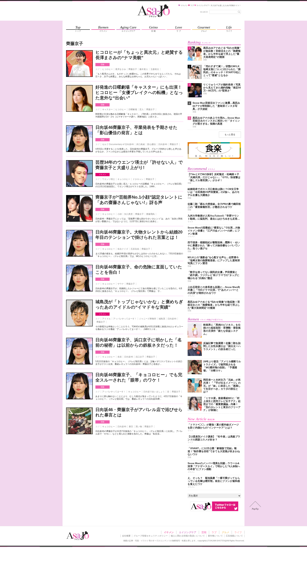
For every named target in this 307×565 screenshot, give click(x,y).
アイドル (106, 318)
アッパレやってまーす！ (125, 318)
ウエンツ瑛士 (108, 179)
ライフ (238, 532)
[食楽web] (214, 158)
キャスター (107, 109)
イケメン (102, 174)
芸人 (141, 109)
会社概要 (126, 536)
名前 (119, 357)
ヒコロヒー (107, 69)
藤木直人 (143, 69)
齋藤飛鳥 (150, 214)
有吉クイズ (122, 249)
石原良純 (135, 249)
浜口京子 (140, 357)
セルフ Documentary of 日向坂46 (118, 144)
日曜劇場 (132, 109)
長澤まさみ (120, 69)
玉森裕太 (154, 69)
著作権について (215, 536)
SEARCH (204, 12)
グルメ (225, 532)
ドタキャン (138, 179)
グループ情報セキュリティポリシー (151, 536)
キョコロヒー (123, 179)
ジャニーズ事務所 (147, 318)
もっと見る (230, 134)
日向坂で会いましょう (154, 391)
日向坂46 (162, 144)
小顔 (119, 214)
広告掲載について (234, 536)
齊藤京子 (132, 69)
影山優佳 (151, 144)
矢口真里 (128, 214)
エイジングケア (187, 532)
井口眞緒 (140, 144)
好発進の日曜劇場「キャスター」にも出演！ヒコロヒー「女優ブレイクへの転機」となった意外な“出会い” (139, 92)
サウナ (120, 284)
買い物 (139, 426)
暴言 (131, 426)
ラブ (214, 532)
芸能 (102, 64)
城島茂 (162, 318)
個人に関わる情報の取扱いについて (188, 536)
